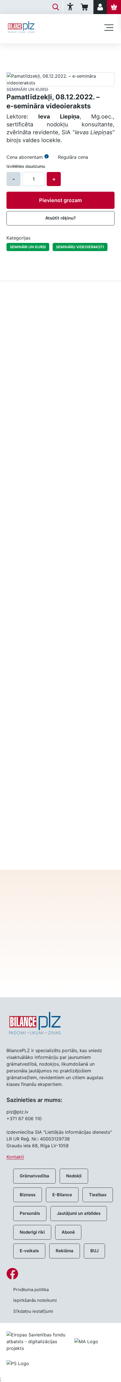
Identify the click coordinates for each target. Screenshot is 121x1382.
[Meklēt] (55, 7)
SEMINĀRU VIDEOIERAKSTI (80, 247)
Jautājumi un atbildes (78, 1213)
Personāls (30, 1213)
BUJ (94, 1250)
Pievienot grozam (60, 200)
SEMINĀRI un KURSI (28, 247)
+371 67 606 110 (24, 1118)
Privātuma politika (31, 1289)
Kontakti (15, 1157)
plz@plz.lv (17, 1112)
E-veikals (29, 1250)
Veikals (13, 52)
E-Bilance (62, 1194)
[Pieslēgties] (100, 7)
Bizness (27, 1194)
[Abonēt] (114, 7)
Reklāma (64, 1250)
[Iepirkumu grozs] (85, 7)
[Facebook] (60, 1274)
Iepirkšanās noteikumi (35, 1300)
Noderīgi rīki (32, 1232)
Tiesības (97, 1194)
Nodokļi (74, 1175)
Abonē (68, 1232)
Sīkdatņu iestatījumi (33, 1311)
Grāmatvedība (34, 1175)
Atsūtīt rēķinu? (60, 218)
